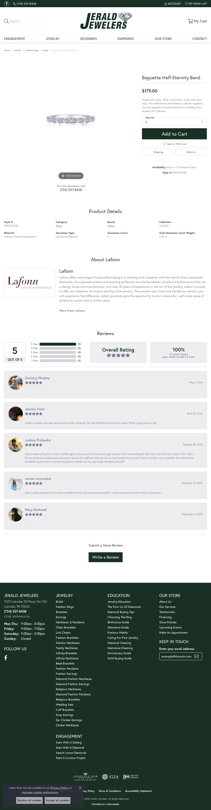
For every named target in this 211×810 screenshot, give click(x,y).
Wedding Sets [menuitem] (65, 704)
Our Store (163, 38)
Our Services (167, 607)
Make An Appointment (173, 632)
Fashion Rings (32, 50)
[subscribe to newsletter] (196, 656)
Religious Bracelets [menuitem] (68, 699)
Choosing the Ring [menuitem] (120, 617)
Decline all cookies (29, 800)
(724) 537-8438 (71, 190)
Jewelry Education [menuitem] (119, 602)
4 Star (34, 348)
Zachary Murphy (37, 378)
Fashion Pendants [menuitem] (67, 668)
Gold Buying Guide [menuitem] (119, 658)
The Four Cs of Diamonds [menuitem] (124, 607)
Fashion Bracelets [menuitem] (67, 638)
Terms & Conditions (110, 791)
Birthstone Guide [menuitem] (118, 622)
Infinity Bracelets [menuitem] (66, 653)
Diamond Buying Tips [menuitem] (121, 612)
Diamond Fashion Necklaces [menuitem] (74, 679)
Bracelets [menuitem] (62, 612)
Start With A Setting (69, 742)
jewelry (17, 50)
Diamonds (125, 38)
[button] (172, 3)
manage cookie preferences (40, 792)
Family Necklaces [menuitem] (67, 648)
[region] (71, 119)
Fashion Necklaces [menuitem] (68, 643)
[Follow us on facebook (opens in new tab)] (6, 3)
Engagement (14, 38)
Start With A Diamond (70, 747)
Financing (165, 617)
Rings (45, 50)
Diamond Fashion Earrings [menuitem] (72, 684)
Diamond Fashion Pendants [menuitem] (73, 694)
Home (6, 50)
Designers (88, 38)
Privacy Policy (87, 791)
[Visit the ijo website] (130, 777)
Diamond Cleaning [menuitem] (119, 643)
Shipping (158, 152)
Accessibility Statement (138, 791)
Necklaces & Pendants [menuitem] (70, 622)
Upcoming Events (170, 627)
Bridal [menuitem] (59, 602)
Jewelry (53, 38)
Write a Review (105, 557)
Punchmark (112, 804)
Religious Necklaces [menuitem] (68, 689)
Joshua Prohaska (38, 440)
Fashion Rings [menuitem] (65, 607)
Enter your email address (176, 649)
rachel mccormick (38, 478)
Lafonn (111, 225)
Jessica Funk (34, 409)
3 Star (34, 352)
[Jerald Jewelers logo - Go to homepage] (105, 21)
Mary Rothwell (36, 509)
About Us (165, 602)
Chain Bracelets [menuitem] (66, 627)
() (79, 344)
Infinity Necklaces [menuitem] (67, 658)
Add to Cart (174, 134)
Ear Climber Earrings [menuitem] (69, 720)
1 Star (34, 360)
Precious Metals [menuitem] (118, 632)
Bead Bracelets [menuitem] (65, 663)
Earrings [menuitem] (61, 617)
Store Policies (168, 622)
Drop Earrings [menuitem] (65, 715)
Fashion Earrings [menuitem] (66, 674)
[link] (24, 3)
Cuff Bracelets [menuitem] (65, 710)
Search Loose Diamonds (71, 753)
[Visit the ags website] (85, 777)
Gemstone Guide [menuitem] (118, 627)
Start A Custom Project (71, 758)
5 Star (34, 344)
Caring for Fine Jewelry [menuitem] (123, 638)
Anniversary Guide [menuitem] (119, 653)
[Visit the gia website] (110, 777)
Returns (191, 152)
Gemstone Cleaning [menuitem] (120, 648)
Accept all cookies (57, 800)
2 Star (34, 356)
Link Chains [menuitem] (63, 632)
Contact (199, 38)
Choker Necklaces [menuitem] (67, 725)
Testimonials (167, 612)
